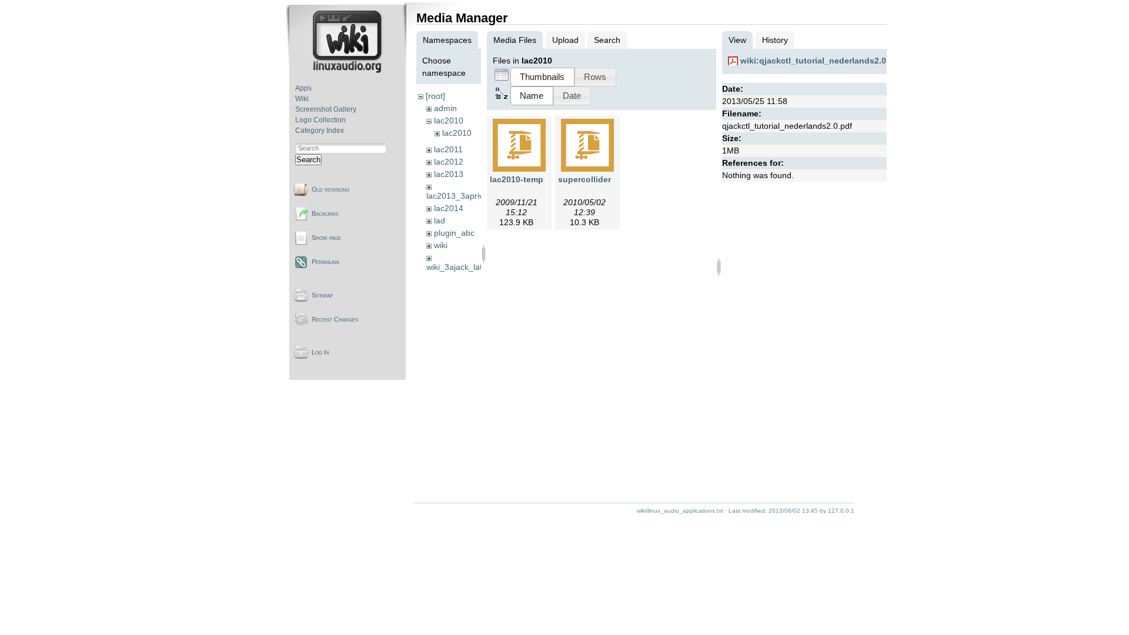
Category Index (319, 130)
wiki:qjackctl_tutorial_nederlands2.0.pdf (821, 60)
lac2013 (448, 174)
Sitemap (322, 295)
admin (445, 108)
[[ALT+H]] (348, 70)
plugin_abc (454, 233)
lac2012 (448, 161)
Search (308, 159)
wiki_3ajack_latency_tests (474, 267)
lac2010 (448, 120)
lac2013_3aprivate (460, 195)
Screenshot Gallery (325, 109)
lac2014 (448, 208)
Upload (565, 40)
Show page (326, 237)
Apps (303, 88)
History (775, 40)
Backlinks (325, 213)
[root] (435, 96)
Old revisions (330, 189)
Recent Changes (335, 319)
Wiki (302, 99)
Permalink (325, 261)
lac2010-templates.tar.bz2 (541, 179)
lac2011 (448, 149)
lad (439, 220)
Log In (320, 352)
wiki (440, 245)
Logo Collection (320, 120)
